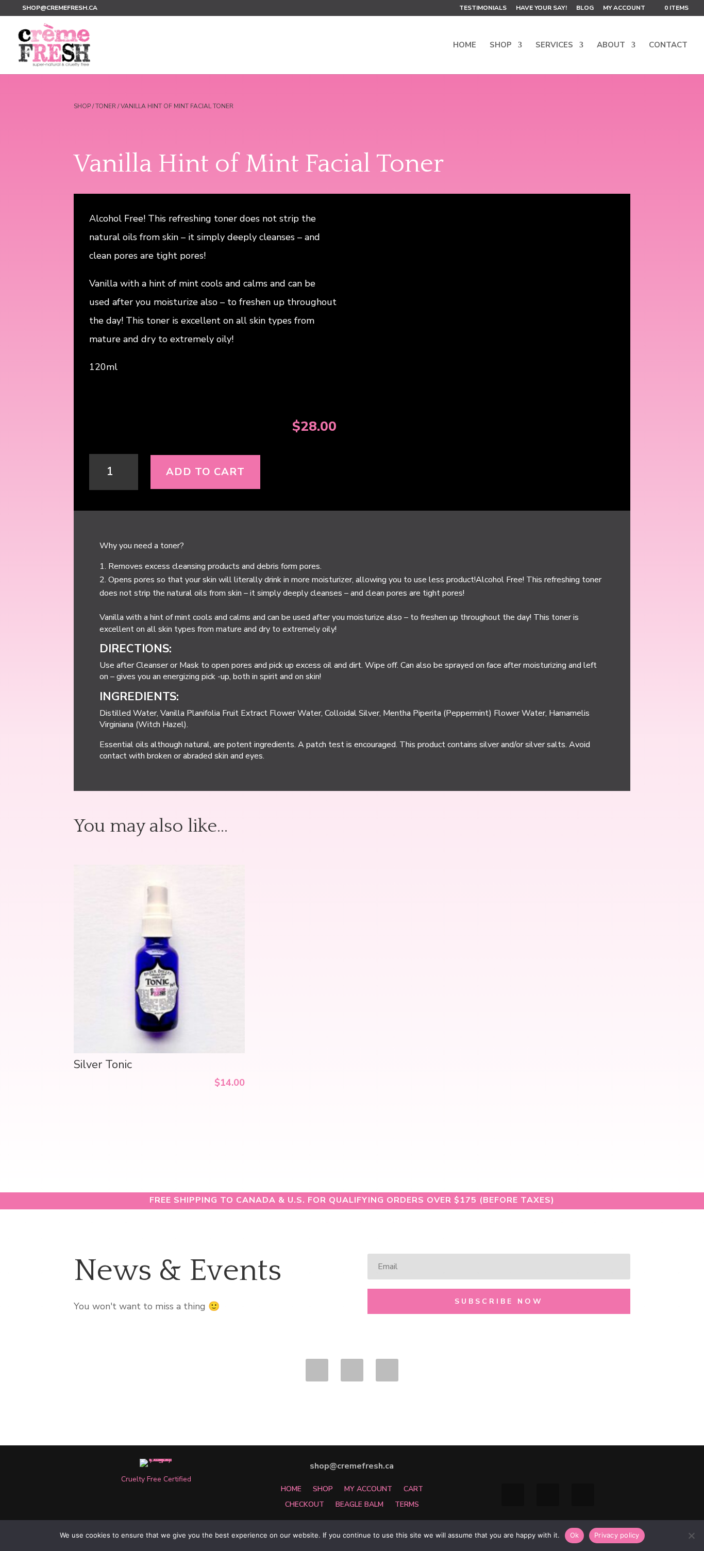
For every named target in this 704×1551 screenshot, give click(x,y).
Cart (413, 1488)
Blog (585, 8)
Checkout (304, 1503)
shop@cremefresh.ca (352, 1466)
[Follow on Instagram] (387, 1370)
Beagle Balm (359, 1503)
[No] (691, 1535)
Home (464, 45)
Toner (105, 106)
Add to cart (205, 472)
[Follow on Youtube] (352, 1370)
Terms (407, 1503)
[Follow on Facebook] (317, 1370)
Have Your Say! (541, 8)
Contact (668, 45)
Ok (574, 1535)
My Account (624, 8)
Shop (501, 45)
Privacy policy (617, 1535)
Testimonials (483, 8)
